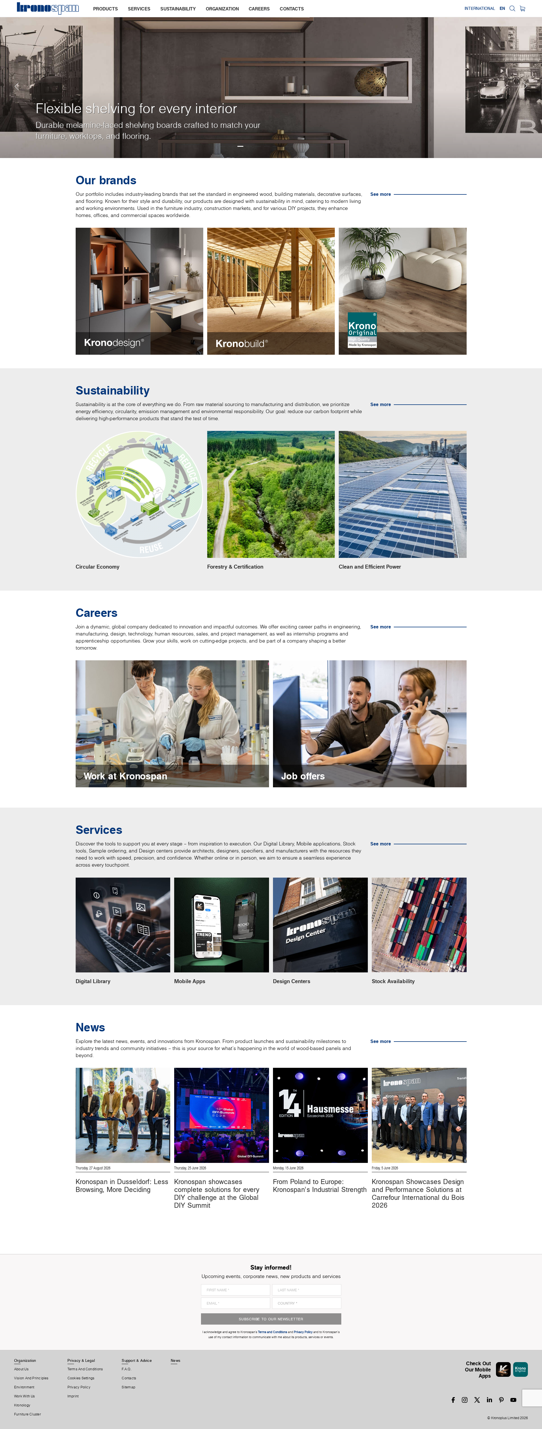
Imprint (73, 1396)
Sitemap (128, 1387)
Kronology (22, 1405)
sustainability (178, 8)
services (139, 8)
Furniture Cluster (27, 1414)
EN (502, 8)
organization (222, 8)
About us (21, 1369)
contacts (292, 8)
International (480, 8)
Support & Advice (137, 1360)
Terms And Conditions (85, 1369)
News (175, 1360)
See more (380, 194)
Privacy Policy (78, 1387)
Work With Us (24, 1396)
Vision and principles (31, 1378)
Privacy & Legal (81, 1360)
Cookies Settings (81, 1378)
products (105, 8)
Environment (24, 1387)
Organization (25, 1360)
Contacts (129, 1378)
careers (259, 8)
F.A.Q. (126, 1369)
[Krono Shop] (522, 8)
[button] (11, 79)
